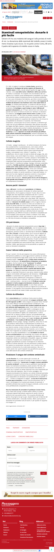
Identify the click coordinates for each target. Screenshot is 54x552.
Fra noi (22, 527)
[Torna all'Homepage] (13, 17)
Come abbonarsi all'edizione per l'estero (43, 530)
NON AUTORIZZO (18, 485)
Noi (4, 521)
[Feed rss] (51, 12)
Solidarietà (10, 22)
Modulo (50, 543)
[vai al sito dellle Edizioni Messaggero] (30, 12)
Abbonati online (41, 525)
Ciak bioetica (23, 525)
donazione (26, 428)
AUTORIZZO (11, 485)
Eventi (5, 535)
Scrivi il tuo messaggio (13, 462)
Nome (8, 447)
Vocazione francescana (26, 537)
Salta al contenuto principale (7, 1)
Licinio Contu (11, 436)
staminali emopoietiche (14, 432)
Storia (5, 525)
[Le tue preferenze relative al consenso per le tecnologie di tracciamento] (51, 549)
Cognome (30, 447)
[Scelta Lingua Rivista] (51, 18)
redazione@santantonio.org (12, 516)
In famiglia (23, 530)
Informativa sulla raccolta (18, 550)
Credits (44, 540)
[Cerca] (48, 18)
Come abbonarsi (41, 527)
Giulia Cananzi (20, 52)
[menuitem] (10, 528)
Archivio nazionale (42, 534)
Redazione (6, 530)
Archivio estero (41, 536)
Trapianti (16, 428)
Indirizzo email (11, 455)
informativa (29, 478)
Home (4, 22)
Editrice (5, 532)
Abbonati (39, 521)
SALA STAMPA (38, 12)
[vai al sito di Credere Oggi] (23, 12)
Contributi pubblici (48, 546)
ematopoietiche (31, 432)
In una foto (23, 532)
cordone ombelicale (25, 436)
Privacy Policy (49, 540)
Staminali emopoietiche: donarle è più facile (26, 22)
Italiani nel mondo (25, 535)
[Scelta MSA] (3, 17)
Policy (47, 543)
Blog (21, 521)
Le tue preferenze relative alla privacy (30, 550)
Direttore (6, 527)
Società (5, 28)
